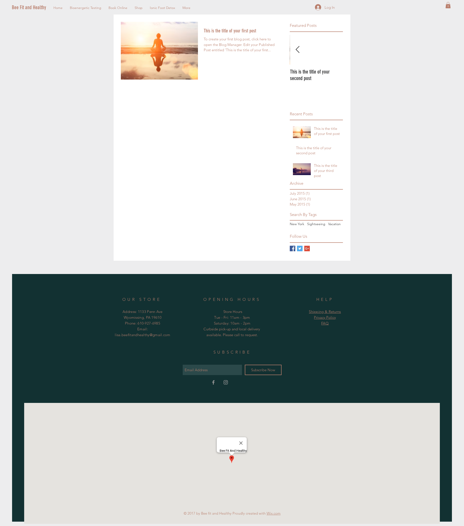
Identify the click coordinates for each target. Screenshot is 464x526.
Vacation (334, 224)
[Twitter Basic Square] (300, 248)
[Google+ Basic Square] (307, 248)
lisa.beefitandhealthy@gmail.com (142, 335)
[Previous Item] (297, 49)
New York (297, 224)
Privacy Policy (325, 317)
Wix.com (274, 513)
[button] (448, 5)
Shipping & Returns (325, 311)
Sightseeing (316, 224)
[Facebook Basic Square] (292, 248)
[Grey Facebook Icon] (213, 382)
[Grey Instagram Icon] (226, 382)
